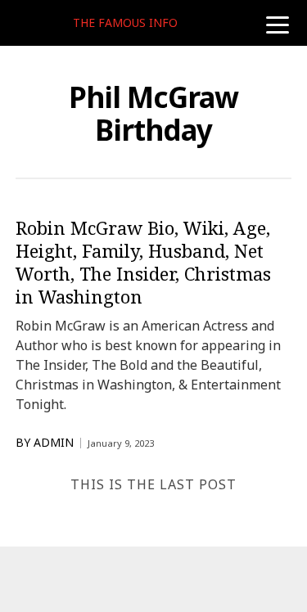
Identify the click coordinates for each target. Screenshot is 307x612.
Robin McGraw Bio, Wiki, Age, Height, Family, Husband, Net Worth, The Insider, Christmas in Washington (143, 262)
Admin (54, 442)
